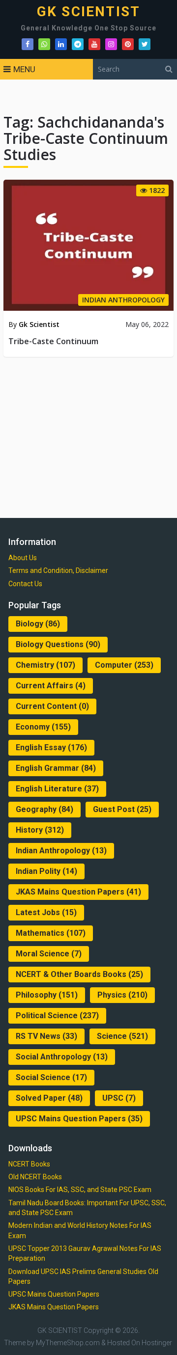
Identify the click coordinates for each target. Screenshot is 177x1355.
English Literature (57, 788)
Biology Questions (58, 644)
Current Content (52, 706)
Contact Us (25, 584)
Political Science (57, 1015)
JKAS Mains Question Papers (78, 891)
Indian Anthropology (61, 850)
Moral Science (49, 953)
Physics (122, 995)
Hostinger (157, 1343)
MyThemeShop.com (68, 1343)
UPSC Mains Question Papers (79, 1118)
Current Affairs (51, 685)
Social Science (51, 1077)
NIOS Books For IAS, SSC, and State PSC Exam (79, 1189)
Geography (44, 809)
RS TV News (46, 1036)
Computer (124, 665)
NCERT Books (29, 1164)
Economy (43, 727)
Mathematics (51, 933)
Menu (24, 69)
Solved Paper (49, 1098)
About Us (22, 558)
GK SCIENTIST (88, 12)
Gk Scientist (39, 324)
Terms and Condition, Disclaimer (58, 570)
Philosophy (47, 995)
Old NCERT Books (35, 1177)
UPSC (119, 1098)
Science (122, 1036)
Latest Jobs (46, 912)
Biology (38, 623)
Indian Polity (46, 871)
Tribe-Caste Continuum (53, 341)
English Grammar (56, 768)
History (40, 830)
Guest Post (122, 809)
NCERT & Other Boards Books (79, 974)
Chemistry (45, 665)
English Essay (51, 747)
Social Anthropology (62, 1056)
